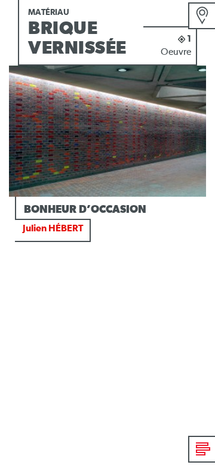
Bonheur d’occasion (85, 209)
